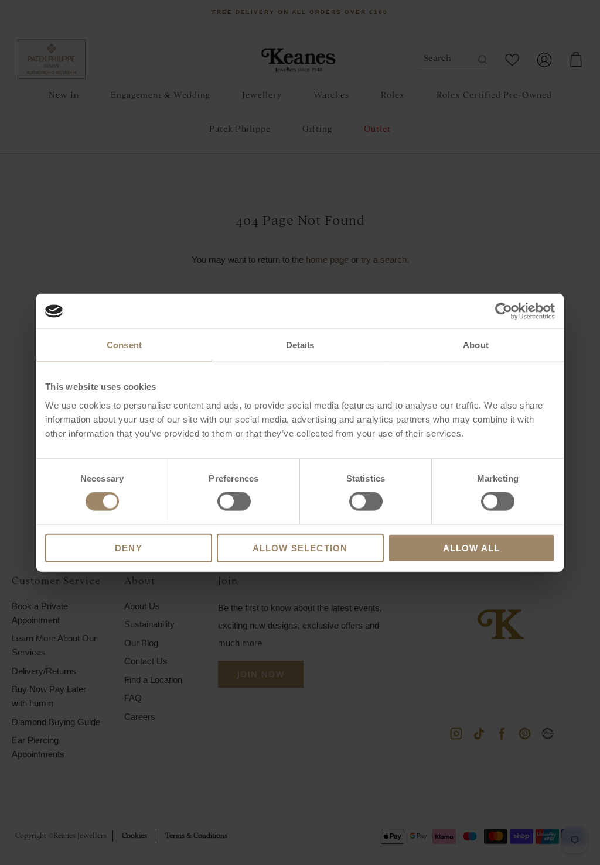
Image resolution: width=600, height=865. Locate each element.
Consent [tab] (124, 345)
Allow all (471, 547)
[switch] (234, 501)
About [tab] (476, 345)
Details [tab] (300, 345)
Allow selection (300, 547)
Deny (128, 547)
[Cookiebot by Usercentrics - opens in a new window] (503, 311)
